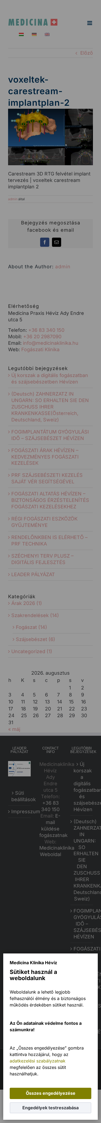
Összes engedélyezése (50, 1093)
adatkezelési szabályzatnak (37, 1061)
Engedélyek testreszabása (50, 1107)
